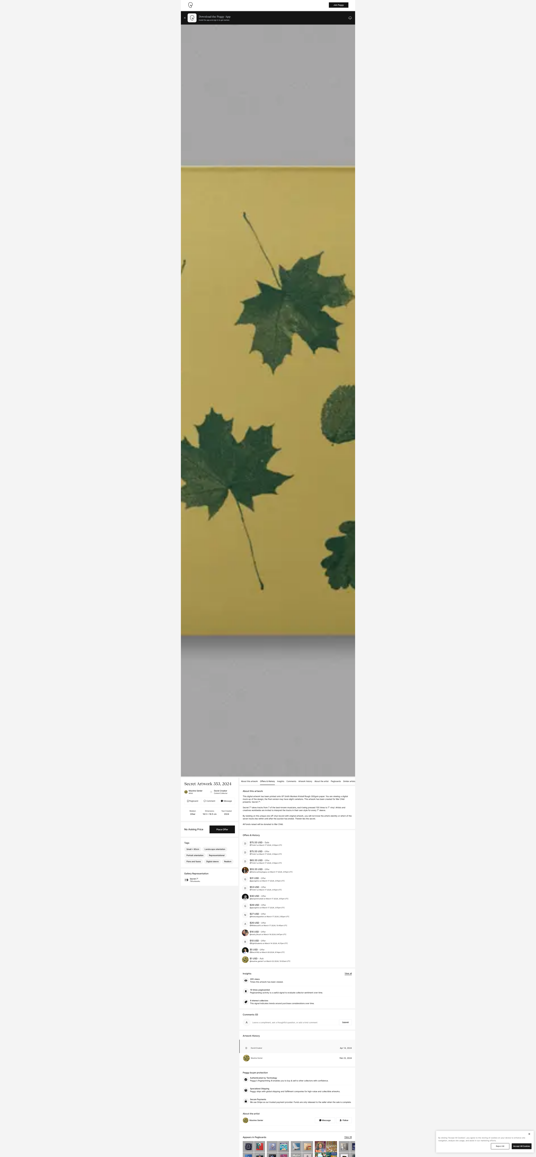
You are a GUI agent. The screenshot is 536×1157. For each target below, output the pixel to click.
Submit (345, 1022)
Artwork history (305, 781)
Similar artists (349, 781)
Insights (280, 781)
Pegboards (336, 781)
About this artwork (249, 781)
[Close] (529, 1134)
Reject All (500, 1146)
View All (348, 1137)
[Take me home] (190, 5)
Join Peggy (338, 5)
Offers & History (267, 781)
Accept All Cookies (521, 1146)
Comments (291, 781)
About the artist (321, 781)
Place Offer (222, 829)
